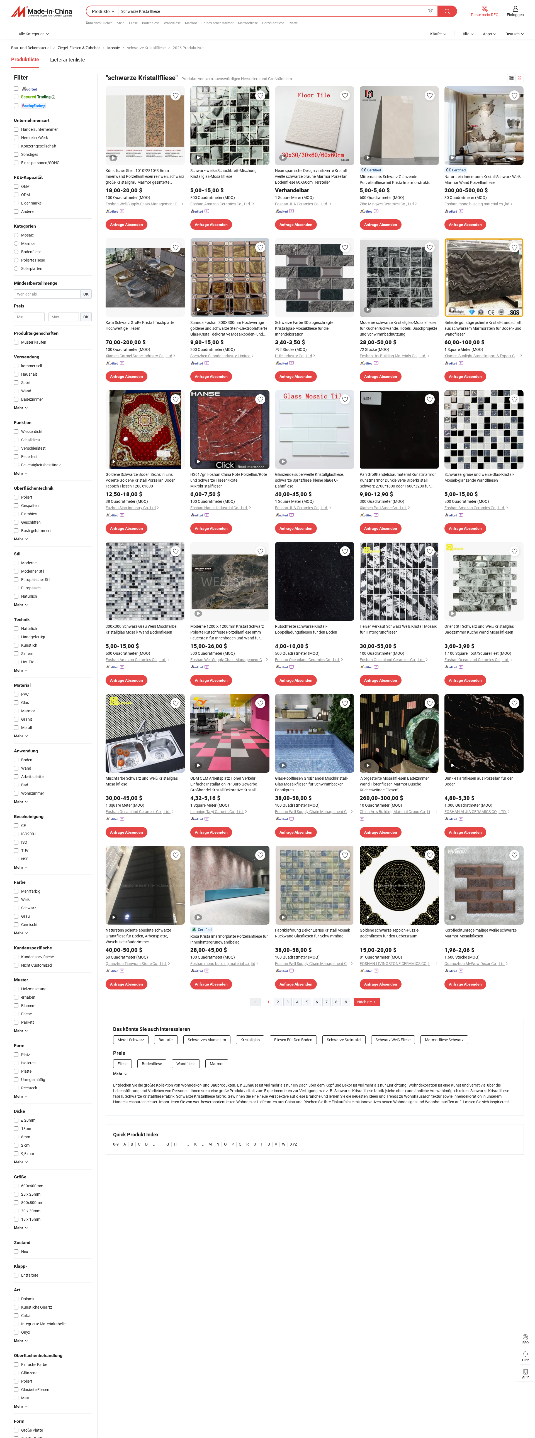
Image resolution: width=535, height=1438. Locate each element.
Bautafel (166, 1039)
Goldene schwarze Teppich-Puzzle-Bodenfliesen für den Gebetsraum (389, 933)
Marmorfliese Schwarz (444, 1039)
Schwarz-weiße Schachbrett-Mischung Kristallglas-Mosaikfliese (223, 173)
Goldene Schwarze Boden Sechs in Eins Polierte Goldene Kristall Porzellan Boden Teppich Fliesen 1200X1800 (141, 480)
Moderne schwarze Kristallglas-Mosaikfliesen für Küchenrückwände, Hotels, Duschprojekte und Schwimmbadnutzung (398, 328)
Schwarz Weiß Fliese (393, 1039)
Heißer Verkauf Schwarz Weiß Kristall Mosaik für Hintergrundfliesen (398, 629)
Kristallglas (250, 1039)
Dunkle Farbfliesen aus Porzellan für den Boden (479, 781)
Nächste (365, 1001)
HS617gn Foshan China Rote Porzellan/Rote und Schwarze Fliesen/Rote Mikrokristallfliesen (228, 480)
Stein (121, 23)
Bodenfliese (150, 23)
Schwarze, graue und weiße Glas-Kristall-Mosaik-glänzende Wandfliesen (479, 477)
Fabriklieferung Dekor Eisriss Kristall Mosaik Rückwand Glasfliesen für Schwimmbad (312, 933)
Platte (293, 23)
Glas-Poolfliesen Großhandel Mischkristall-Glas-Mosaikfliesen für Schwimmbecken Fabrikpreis (311, 783)
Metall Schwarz (131, 1039)
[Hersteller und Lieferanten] (41, 11)
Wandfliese (172, 23)
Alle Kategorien (32, 33)
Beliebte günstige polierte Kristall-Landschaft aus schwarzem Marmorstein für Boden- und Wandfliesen (483, 328)
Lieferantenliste (67, 59)
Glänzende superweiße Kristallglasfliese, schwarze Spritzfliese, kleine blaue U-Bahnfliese (309, 480)
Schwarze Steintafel (344, 1039)
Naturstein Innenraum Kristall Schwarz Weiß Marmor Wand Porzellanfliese (482, 179)
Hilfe (465, 33)
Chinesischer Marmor (217, 23)
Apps (487, 33)
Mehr (117, 1074)
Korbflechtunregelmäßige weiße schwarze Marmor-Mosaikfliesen (480, 933)
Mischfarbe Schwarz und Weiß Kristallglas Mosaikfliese (142, 781)
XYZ (293, 1144)
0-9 (116, 1144)
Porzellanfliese (273, 23)
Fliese (133, 23)
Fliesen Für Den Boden (293, 1039)
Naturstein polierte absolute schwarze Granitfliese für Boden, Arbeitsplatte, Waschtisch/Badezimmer (138, 935)
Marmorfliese (248, 23)
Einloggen (515, 14)
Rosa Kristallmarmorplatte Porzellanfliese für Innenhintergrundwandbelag (229, 939)
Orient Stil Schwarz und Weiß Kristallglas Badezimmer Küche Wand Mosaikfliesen (479, 629)
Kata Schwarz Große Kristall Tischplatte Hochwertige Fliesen (140, 325)
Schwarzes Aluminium (207, 1039)
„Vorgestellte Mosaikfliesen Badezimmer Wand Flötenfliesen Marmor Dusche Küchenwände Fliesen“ (394, 783)
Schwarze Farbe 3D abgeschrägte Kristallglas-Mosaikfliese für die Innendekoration (304, 328)
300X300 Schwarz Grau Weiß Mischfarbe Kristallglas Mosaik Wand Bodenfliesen (141, 629)
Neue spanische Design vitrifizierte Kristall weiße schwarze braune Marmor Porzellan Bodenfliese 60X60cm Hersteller (311, 176)
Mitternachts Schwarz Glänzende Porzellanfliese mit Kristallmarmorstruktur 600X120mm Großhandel (396, 179)
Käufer (436, 33)
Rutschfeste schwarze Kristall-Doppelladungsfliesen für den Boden (306, 629)
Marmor (191, 23)
